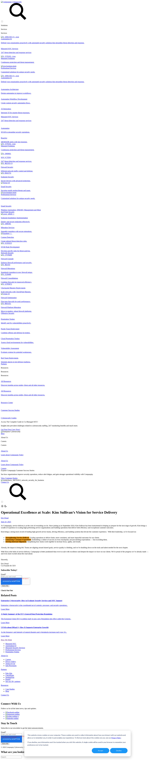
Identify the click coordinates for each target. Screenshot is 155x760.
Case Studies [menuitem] (10, 689)
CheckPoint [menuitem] (9, 675)
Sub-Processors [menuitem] (10, 666)
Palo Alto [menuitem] (8, 673)
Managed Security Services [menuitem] (15, 648)
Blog (2, 434)
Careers (3, 468)
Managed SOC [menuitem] (10, 644)
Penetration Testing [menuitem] (12, 652)
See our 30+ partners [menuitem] (12, 681)
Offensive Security (7, 313)
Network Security (7, 253)
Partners (4, 364)
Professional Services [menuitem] (13, 650)
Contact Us (5, 482)
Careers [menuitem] (8, 659)
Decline (119, 751)
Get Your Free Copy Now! (10, 429)
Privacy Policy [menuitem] (10, 662)
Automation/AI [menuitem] (10, 646)
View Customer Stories (9, 478)
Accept (100, 751)
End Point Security (7, 212)
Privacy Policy (116, 738)
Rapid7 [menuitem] (8, 679)
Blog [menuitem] (7, 691)
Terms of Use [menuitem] (10, 664)
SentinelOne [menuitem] (9, 677)
